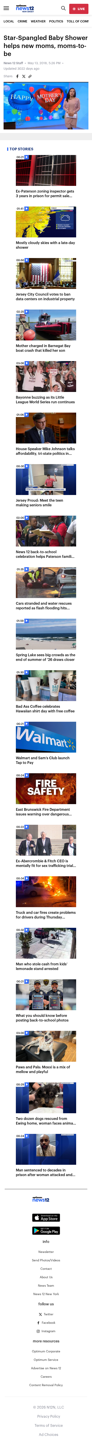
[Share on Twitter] (23, 76)
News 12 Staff (13, 63)
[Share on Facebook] (17, 76)
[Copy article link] (30, 76)
